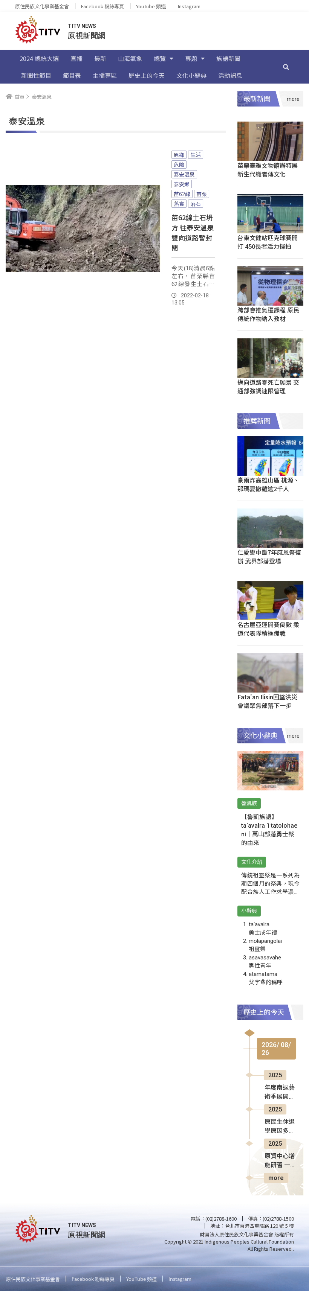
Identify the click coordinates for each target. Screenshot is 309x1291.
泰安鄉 (182, 184)
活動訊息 (230, 75)
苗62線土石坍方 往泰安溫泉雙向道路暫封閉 (192, 232)
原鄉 (179, 154)
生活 (195, 154)
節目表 (72, 75)
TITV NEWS (82, 26)
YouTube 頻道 (151, 6)
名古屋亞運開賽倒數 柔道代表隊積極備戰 (268, 629)
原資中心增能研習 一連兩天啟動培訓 (280, 1161)
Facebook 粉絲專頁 (102, 6)
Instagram (189, 6)
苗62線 (182, 194)
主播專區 (105, 75)
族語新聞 (228, 58)
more (276, 1177)
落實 (179, 203)
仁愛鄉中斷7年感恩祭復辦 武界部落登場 (269, 556)
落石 (195, 203)
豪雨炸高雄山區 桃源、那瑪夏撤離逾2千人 (268, 484)
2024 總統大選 (39, 58)
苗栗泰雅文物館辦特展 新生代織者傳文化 (267, 169)
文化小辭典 (191, 75)
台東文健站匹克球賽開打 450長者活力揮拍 (267, 242)
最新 (100, 58)
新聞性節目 (36, 75)
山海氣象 (130, 58)
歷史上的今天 (146, 75)
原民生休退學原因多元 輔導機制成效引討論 (280, 1127)
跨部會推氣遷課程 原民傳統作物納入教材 (268, 314)
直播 (76, 58)
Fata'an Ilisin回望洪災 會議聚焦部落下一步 (267, 701)
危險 (179, 164)
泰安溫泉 (184, 174)
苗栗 (201, 194)
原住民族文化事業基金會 (42, 6)
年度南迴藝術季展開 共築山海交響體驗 (280, 1092)
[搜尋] (286, 67)
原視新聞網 (87, 35)
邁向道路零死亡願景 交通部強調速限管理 (268, 386)
